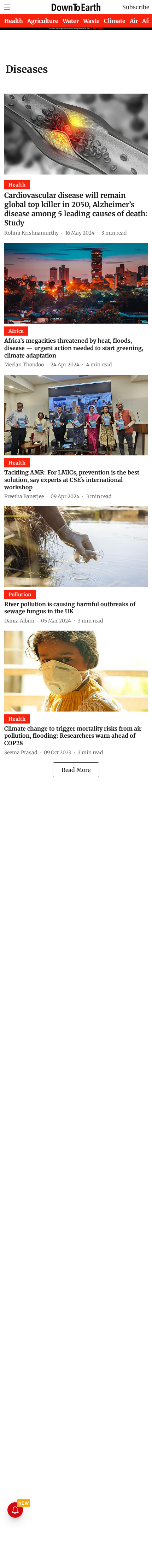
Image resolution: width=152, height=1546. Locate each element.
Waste (91, 20)
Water (71, 20)
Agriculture (42, 20)
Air (134, 20)
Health (13, 20)
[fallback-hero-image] (76, 134)
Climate (114, 20)
